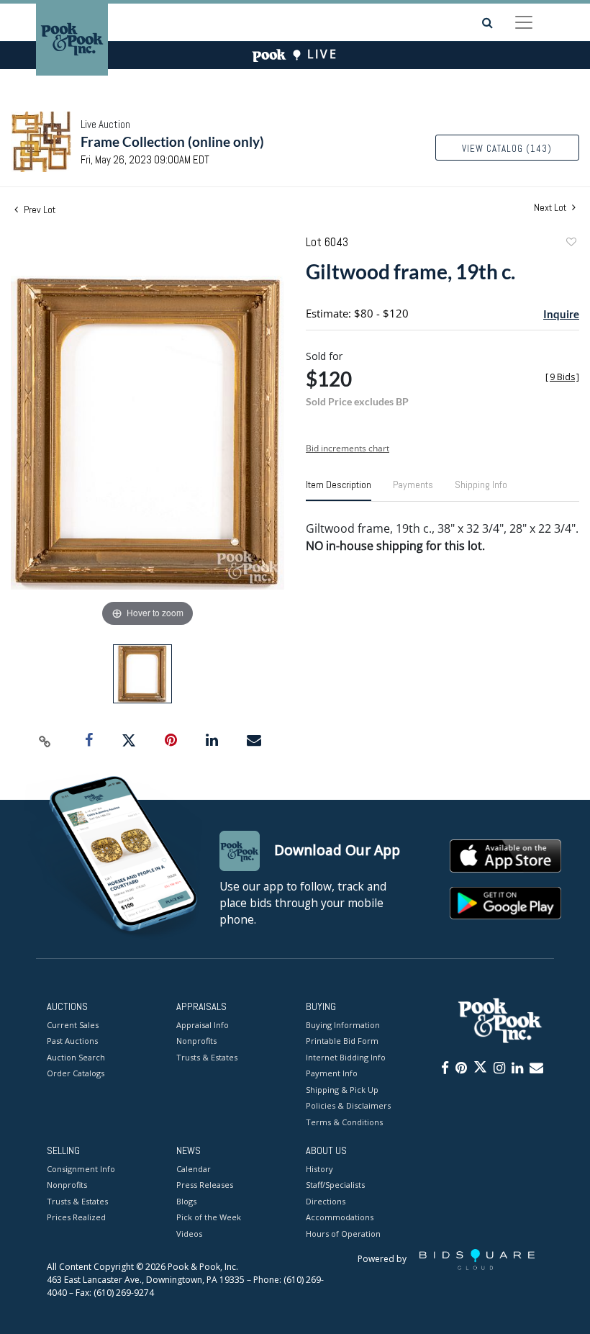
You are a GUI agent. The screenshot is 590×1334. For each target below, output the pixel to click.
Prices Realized (76, 1217)
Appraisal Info (202, 1024)
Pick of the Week (208, 1217)
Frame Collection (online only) (172, 141)
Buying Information (343, 1024)
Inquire (561, 313)
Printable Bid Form (342, 1040)
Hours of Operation (343, 1233)
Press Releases (204, 1184)
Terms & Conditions (344, 1122)
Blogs (186, 1201)
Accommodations (339, 1217)
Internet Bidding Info (346, 1057)
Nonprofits (196, 1040)
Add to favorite (570, 243)
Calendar (193, 1168)
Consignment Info (81, 1168)
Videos (189, 1233)
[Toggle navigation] (523, 22)
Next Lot (551, 208)
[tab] (338, 490)
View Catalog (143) (507, 149)
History (319, 1168)
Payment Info (332, 1073)
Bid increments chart (347, 448)
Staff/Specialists (335, 1184)
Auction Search (76, 1057)
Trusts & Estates (206, 1057)
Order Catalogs (75, 1073)
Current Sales (73, 1024)
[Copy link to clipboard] (45, 740)
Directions (325, 1201)
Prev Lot (38, 209)
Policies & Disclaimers (348, 1105)
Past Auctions (72, 1040)
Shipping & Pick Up (342, 1089)
